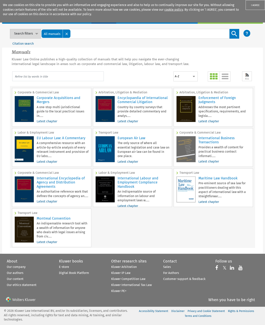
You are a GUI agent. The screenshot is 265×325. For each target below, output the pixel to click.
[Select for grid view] (214, 76)
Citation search (23, 43)
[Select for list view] (225, 76)
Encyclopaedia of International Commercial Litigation (143, 100)
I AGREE (255, 5)
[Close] (67, 33)
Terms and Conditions (198, 316)
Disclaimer (177, 311)
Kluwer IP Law (120, 273)
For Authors (171, 273)
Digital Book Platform (74, 273)
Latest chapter (47, 121)
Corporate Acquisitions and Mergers (58, 100)
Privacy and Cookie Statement (206, 311)
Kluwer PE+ (118, 291)
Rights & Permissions (241, 311)
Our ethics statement (21, 285)
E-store (64, 267)
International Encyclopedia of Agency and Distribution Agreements (61, 182)
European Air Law (131, 138)
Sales (167, 267)
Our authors (15, 273)
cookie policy (173, 9)
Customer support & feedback (184, 279)
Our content (15, 279)
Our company (16, 267)
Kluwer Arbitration (124, 267)
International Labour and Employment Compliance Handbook (138, 182)
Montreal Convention (54, 218)
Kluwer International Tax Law (131, 285)
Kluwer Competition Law (128, 279)
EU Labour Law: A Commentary (61, 138)
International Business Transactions (216, 140)
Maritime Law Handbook (217, 178)
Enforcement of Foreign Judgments (217, 100)
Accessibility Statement (153, 311)
